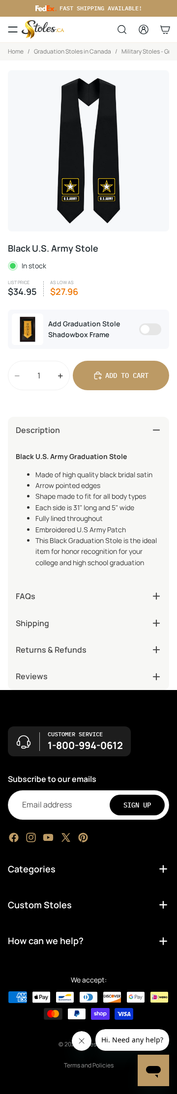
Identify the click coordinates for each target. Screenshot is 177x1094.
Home (16, 51)
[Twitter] (66, 837)
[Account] (143, 29)
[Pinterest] (83, 837)
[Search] (122, 29)
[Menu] (13, 29)
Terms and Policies (89, 1065)
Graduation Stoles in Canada (72, 51)
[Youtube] (48, 837)
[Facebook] (14, 837)
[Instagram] (31, 837)
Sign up (137, 804)
